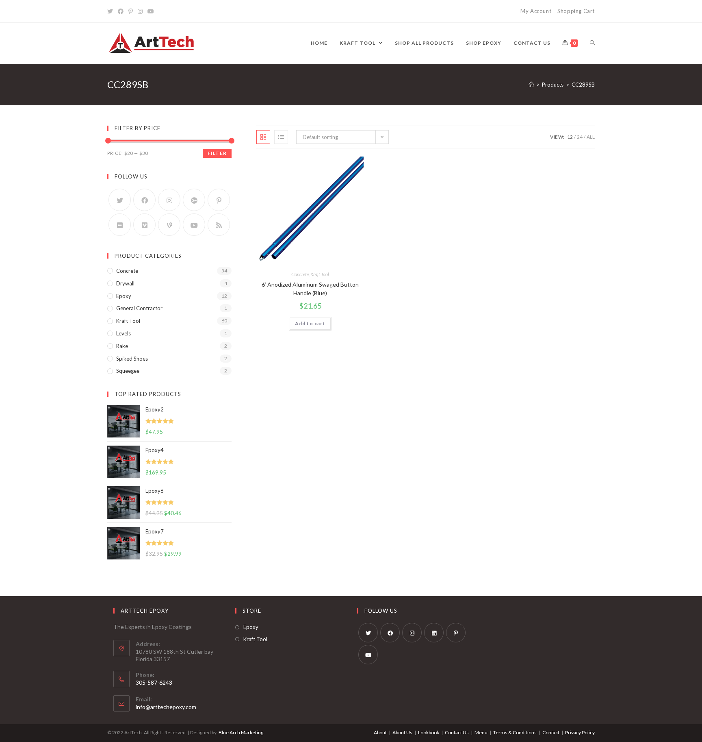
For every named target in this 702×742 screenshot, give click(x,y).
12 (570, 137)
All (591, 137)
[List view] (281, 137)
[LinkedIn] (434, 632)
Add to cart (310, 323)
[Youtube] (150, 11)
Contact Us (457, 732)
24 (580, 137)
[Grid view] (263, 137)
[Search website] (592, 43)
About (380, 732)
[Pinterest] (130, 11)
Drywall (125, 283)
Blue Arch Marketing (241, 732)
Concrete (300, 274)
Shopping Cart (576, 11)
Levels (123, 333)
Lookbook (428, 732)
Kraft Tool (319, 274)
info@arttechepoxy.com (166, 706)
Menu (481, 732)
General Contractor (139, 308)
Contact (550, 732)
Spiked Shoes (132, 358)
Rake (122, 346)
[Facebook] (120, 11)
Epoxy (123, 296)
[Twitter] (111, 11)
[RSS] (219, 224)
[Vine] (169, 224)
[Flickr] (119, 224)
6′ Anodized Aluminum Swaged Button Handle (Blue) (310, 288)
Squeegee (127, 371)
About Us (402, 732)
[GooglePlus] (194, 200)
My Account (535, 11)
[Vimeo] (144, 224)
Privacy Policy (580, 732)
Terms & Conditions (515, 732)
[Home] (531, 84)
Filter (217, 153)
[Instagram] (140, 11)
